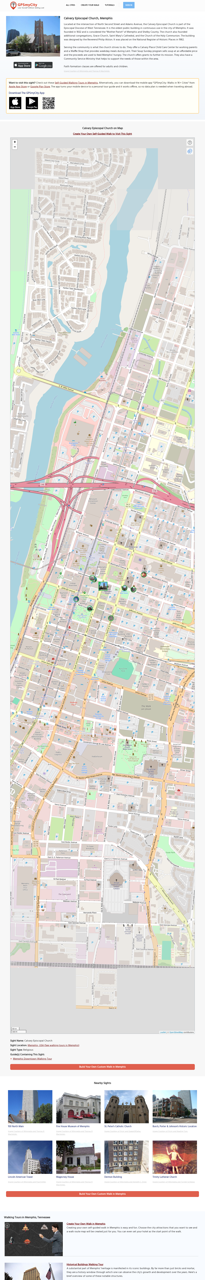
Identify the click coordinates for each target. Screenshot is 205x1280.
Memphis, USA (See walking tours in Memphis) (53, 1045)
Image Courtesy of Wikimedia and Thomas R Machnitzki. (87, 71)
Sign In (128, 5)
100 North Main (16, 1126)
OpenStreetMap (176, 1032)
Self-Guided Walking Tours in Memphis (76, 83)
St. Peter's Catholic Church (117, 1126)
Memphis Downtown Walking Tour (32, 1059)
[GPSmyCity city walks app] (27, 6)
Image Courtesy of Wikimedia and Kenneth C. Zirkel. (125, 1182)
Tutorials (110, 5)
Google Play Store (40, 87)
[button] (102, 586)
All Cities (70, 5)
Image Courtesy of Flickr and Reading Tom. (170, 1131)
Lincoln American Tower (20, 1177)
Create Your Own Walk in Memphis (86, 1224)
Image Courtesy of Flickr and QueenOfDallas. (122, 1131)
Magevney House (65, 1177)
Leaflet (163, 1032)
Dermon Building (113, 1177)
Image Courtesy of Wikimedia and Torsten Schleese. (174, 1182)
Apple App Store (18, 87)
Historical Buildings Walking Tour (85, 1265)
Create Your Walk (90, 5)
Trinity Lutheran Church (165, 1177)
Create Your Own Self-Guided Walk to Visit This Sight (102, 134)
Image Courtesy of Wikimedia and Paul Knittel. (27, 1182)
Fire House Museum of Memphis (73, 1126)
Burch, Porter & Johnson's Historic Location (175, 1126)
